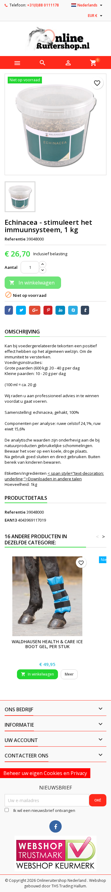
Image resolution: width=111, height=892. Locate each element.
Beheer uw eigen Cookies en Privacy (45, 773)
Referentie (15, 239)
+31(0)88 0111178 (43, 5)
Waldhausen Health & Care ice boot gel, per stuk (47, 644)
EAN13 (11, 520)
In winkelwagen (32, 282)
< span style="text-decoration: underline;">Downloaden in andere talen (54, 476)
